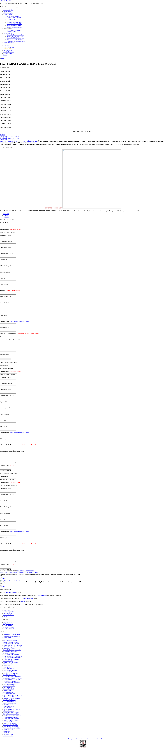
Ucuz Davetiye (7, 622)
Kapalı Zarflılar (7, 33)
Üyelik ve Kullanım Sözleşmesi (84, 738)
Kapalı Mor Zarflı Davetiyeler (15, 39)
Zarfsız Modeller (8, 729)
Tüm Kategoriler (11, 19)
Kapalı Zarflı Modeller (9, 675)
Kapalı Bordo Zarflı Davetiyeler (15, 35)
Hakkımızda (6, 45)
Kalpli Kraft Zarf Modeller (10, 670)
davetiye (23, 601)
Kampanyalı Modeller (9, 672)
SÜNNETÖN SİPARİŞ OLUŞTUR (10, 138)
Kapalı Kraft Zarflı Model (14, 25)
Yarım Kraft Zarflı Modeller (14, 24)
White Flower (7, 732)
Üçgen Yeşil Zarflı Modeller (11, 718)
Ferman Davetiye (11, 31)
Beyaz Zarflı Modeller (13, 16)
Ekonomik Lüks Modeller (14, 30)
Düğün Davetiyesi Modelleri (11, 659)
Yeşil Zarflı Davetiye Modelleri (11, 728)
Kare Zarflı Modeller (9, 686)
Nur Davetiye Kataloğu (9, 700)
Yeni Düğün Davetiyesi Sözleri (11, 634)
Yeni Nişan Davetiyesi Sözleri (11, 636)
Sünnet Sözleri (7, 637)
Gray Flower (6, 667)
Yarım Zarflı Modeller (9, 721)
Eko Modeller (7, 11)
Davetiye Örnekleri (8, 628)
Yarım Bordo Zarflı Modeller (11, 723)
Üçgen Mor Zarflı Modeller (10, 717)
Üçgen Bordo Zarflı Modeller (11, 712)
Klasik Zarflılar (7, 14)
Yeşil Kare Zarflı (8, 736)
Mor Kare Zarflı (7, 690)
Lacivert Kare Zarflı (8, 689)
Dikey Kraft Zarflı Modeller (11, 654)
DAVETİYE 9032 (16, 580)
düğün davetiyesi (11, 592)
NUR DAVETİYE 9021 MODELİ (30, 572)
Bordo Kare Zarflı (8, 687)
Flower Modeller (8, 664)
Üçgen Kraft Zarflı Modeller (14, 27)
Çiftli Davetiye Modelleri (10, 640)
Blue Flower (6, 665)
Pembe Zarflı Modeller (9, 703)
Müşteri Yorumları (8, 50)
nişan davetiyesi (42, 595)
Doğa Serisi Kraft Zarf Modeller (12, 657)
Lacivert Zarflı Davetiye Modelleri (12, 695)
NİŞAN (5, 215)
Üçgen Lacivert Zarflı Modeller (12, 715)
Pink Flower (6, 731)
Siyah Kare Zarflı (8, 734)
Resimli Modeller (8, 704)
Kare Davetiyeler (8, 10)
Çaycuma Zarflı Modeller (14, 17)
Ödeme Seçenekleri (8, 47)
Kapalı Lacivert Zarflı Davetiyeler (16, 41)
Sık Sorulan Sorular (8, 615)
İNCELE (2, 579)
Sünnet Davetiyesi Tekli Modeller (12, 647)
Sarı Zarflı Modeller (8, 706)
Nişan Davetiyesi (8, 625)
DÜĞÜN (6, 214)
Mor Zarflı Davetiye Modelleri (11, 698)
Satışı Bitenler (7, 707)
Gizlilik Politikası (98, 738)
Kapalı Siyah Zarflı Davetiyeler (15, 38)
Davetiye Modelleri (8, 627)
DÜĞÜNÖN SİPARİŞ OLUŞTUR (7, 135)
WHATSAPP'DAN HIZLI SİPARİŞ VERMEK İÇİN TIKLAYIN (18, 141)
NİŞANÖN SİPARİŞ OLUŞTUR (9, 137)
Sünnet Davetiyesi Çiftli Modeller (12, 645)
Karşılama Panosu (8, 692)
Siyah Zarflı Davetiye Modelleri (12, 709)
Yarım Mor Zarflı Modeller (10, 725)
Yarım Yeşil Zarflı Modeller (10, 726)
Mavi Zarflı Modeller (9, 697)
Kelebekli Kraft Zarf (9, 693)
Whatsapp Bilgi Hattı (5, 0)
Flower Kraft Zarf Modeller (14, 22)
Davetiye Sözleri (8, 53)
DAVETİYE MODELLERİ (25, 571)
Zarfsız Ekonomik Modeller (11, 642)
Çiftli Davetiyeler (8, 13)
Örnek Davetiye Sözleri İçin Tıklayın (19, 321)
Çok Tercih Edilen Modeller (11, 643)
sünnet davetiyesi (28, 598)
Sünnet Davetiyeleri (8, 42)
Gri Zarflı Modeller (8, 668)
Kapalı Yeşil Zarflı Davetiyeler (15, 36)
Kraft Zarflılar (7, 21)
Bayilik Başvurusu (8, 52)
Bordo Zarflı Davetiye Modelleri (12, 650)
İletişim (5, 55)
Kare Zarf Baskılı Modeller (10, 684)
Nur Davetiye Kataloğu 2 (10, 701)
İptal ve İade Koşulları (69, 738)
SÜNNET (6, 217)
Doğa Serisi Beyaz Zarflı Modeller (12, 656)
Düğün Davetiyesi (8, 624)
